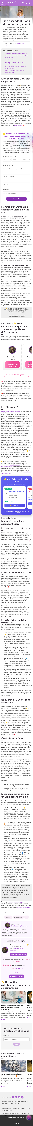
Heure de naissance (8, 165)
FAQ (3, 1103)
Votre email (7, 1035)
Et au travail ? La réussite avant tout (15, 66)
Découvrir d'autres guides (15, 375)
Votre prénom (6, 181)
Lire (2, 1019)
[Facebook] (13, 1097)
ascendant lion (18, 917)
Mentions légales (7, 1108)
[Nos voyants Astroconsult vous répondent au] (26, 3)
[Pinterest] (22, 1097)
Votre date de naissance (9, 156)
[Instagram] (16, 1097)
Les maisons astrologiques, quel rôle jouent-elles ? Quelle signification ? (12, 1007)
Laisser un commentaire (16, 976)
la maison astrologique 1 (24, 907)
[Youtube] (19, 1097)
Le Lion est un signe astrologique (11, 411)
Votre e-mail (6, 189)
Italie (18, 1113)
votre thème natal (15, 465)
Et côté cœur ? (9, 60)
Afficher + (16, 972)
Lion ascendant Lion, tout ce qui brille (16, 53)
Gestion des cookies (19, 1108)
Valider (16, 1044)
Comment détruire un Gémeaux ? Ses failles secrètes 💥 (12, 1075)
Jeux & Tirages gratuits (12, 1103)
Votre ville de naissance (9, 173)
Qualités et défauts (10, 68)
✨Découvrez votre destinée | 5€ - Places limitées (12, 364)
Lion (27, 917)
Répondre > (19, 968)
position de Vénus (6, 466)
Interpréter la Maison (15, 199)
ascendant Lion (18, 125)
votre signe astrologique (16, 902)
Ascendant (8, 917)
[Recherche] (23, 3)
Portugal (24, 1113)
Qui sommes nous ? (23, 1101)
